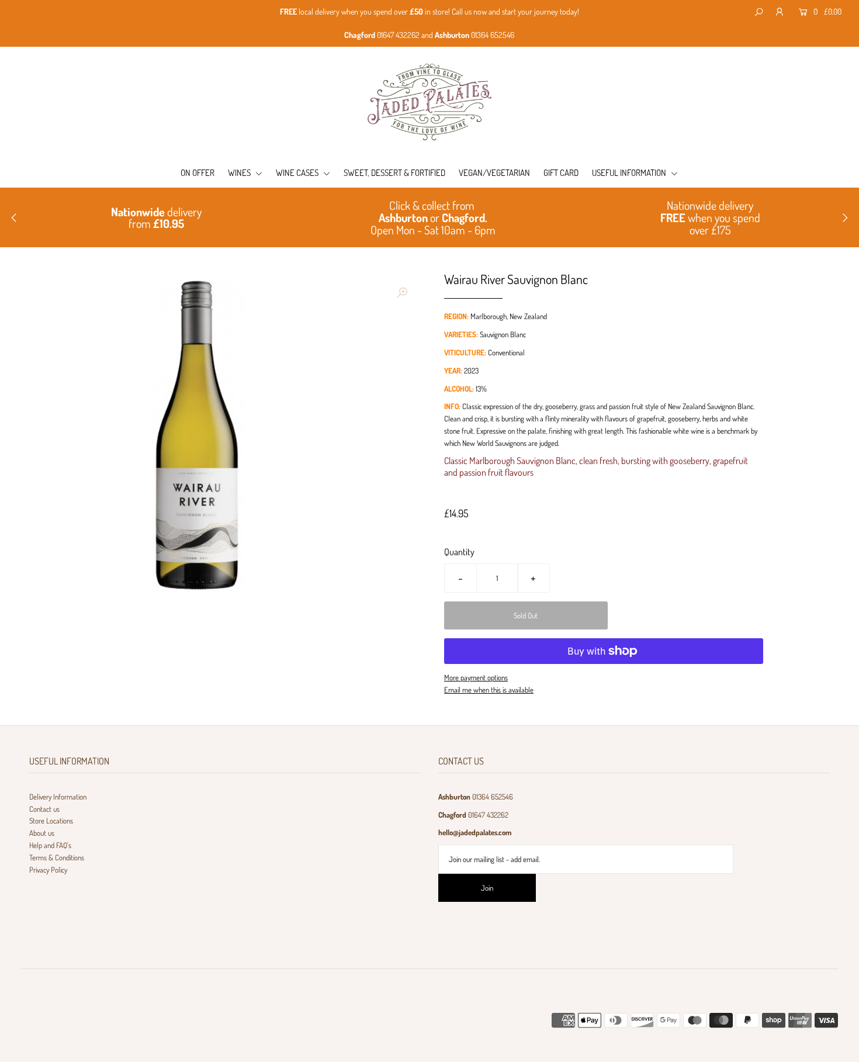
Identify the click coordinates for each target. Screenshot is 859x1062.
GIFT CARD (561, 172)
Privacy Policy (48, 869)
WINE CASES (298, 172)
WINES (240, 172)
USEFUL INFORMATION (630, 172)
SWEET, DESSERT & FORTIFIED (394, 172)
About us (41, 833)
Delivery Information (57, 796)
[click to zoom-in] (402, 292)
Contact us (44, 809)
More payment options (476, 677)
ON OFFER (197, 172)
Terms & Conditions (56, 857)
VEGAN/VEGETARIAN (494, 172)
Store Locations (51, 820)
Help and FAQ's (50, 845)
